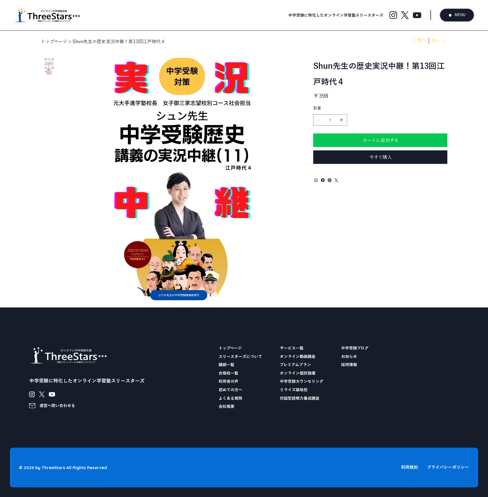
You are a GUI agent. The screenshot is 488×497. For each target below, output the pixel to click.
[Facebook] (323, 180)
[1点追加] (341, 120)
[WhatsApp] (316, 180)
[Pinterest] (329, 180)
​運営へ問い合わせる (57, 406)
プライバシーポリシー (448, 467)
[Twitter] (336, 180)
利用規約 (409, 467)
